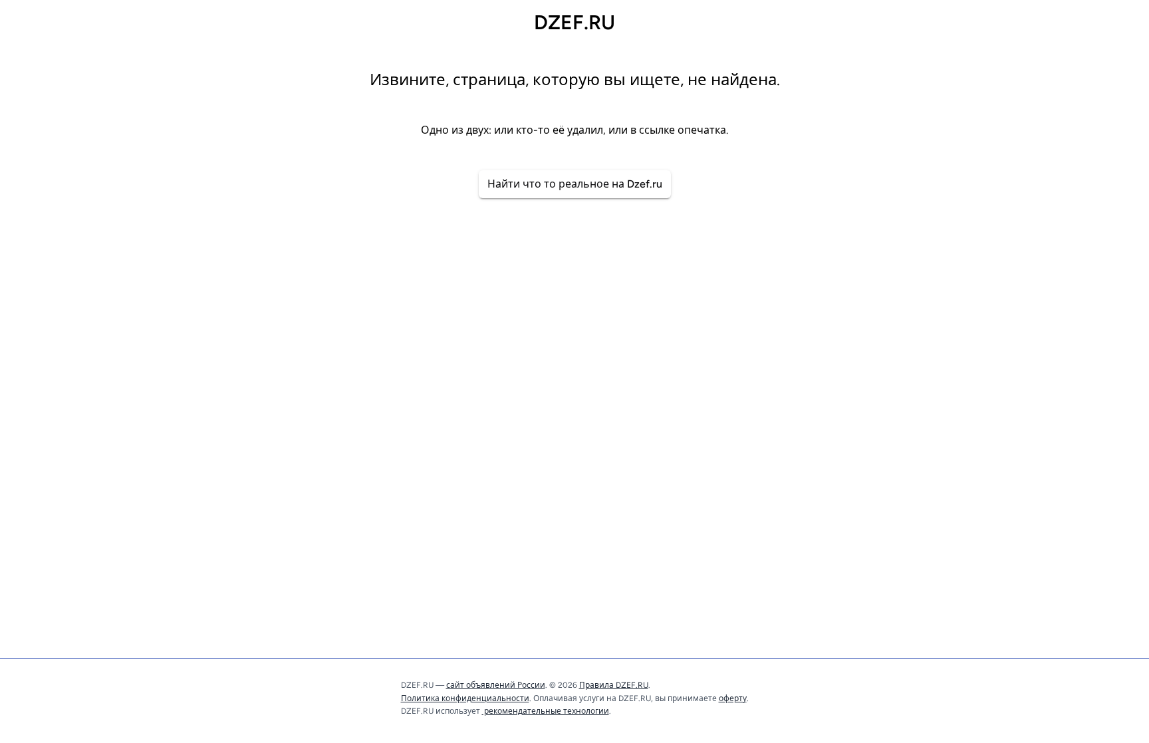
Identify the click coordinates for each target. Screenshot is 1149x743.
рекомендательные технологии (545, 711)
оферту (733, 698)
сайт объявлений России (495, 685)
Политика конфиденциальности (465, 698)
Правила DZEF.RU (613, 685)
